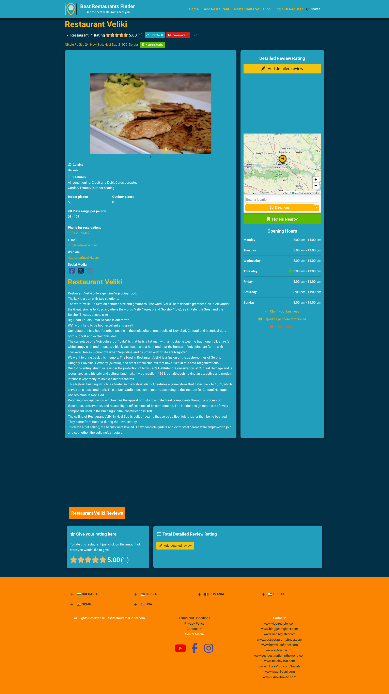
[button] (316, 180)
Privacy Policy (194, 623)
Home (194, 9)
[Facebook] (72, 272)
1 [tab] (151, 157)
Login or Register (289, 9)
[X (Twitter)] (81, 272)
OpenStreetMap (300, 192)
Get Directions (279, 207)
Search (315, 9)
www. (279, 650)
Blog (266, 9)
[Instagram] (90, 272)
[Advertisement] (150, 62)
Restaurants (244, 9)
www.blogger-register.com (279, 629)
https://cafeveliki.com (83, 258)
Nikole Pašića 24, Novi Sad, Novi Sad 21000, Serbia (101, 44)
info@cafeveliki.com (82, 245)
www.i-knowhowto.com (279, 677)
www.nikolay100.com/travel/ (279, 666)
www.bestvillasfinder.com (279, 645)
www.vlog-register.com (279, 623)
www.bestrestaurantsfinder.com (279, 639)
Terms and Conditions (194, 618)
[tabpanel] (150, 113)
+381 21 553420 (79, 233)
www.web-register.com (280, 634)
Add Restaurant (216, 9)
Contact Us (194, 629)
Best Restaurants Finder (107, 6)
